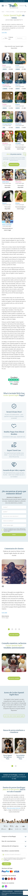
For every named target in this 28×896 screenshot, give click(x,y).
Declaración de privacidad (20, 891)
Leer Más (4, 32)
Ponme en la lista (14, 164)
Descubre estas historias (13, 808)
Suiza (7, 617)
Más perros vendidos (14, 678)
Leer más (4, 612)
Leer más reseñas (14, 634)
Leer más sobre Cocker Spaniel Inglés (14, 716)
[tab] (9, 629)
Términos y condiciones (7, 891)
